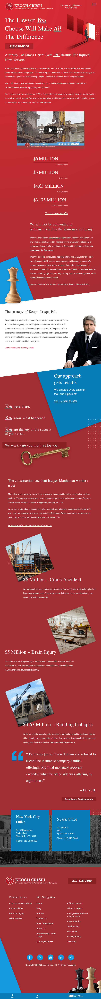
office (51, 94)
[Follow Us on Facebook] (30, 957)
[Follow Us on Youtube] (50, 957)
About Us (41, 928)
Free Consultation (45, 923)
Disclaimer (72, 931)
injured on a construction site (32, 509)
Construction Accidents (20, 903)
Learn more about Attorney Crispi (19, 348)
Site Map (71, 941)
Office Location (74, 903)
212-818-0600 (19, 46)
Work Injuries (15, 918)
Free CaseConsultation (78, 996)
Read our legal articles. (79, 284)
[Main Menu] (94, 4)
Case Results (73, 921)
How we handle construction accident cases (30, 525)
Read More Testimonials (79, 799)
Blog (38, 908)
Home (39, 903)
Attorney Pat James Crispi (46, 935)
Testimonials (73, 926)
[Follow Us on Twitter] (40, 957)
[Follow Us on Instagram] (71, 957)
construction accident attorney (59, 257)
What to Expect (74, 908)
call (38, 997)
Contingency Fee (44, 941)
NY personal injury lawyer (27, 87)
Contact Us (41, 918)
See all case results (56, 213)
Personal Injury (16, 913)
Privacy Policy (74, 936)
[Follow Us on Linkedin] (61, 957)
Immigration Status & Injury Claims (77, 915)
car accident (54, 238)
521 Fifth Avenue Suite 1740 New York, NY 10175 (26, 833)
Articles (40, 913)
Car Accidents (16, 908)
